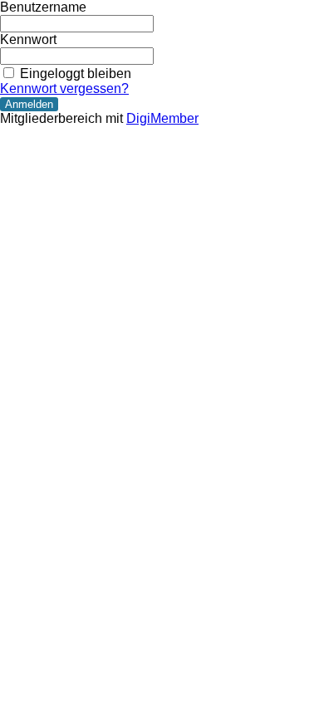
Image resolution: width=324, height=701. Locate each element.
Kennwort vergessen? (64, 88)
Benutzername (43, 7)
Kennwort (28, 39)
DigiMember (162, 118)
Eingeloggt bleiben (75, 73)
